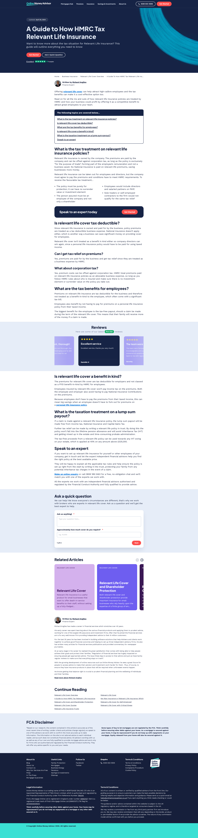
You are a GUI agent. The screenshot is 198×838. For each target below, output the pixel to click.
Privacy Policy (130, 765)
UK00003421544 (32, 804)
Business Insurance (69, 76)
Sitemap (54, 775)
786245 (81, 796)
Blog (28, 763)
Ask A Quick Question (54, 55)
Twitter (79, 765)
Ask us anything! (65, 514)
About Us (30, 765)
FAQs (28, 773)
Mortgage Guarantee (34, 778)
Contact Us (30, 768)
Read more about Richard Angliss (68, 678)
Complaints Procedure (134, 768)
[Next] (142, 560)
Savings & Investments (60, 773)
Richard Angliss (79, 82)
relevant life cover (72, 91)
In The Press (31, 775)
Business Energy (57, 768)
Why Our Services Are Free (37, 770)
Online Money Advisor (46, 826)
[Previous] (137, 560)
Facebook (80, 763)
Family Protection (58, 763)
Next (136, 543)
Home (56, 76)
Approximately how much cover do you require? (80, 530)
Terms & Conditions (133, 763)
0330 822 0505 (147, 4)
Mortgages (55, 765)
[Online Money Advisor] (38, 4)
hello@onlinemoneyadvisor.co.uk (114, 798)
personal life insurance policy (71, 405)
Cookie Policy (130, 770)
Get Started (164, 4)
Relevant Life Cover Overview (92, 76)
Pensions (54, 770)
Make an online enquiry (66, 474)
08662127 (84, 799)
